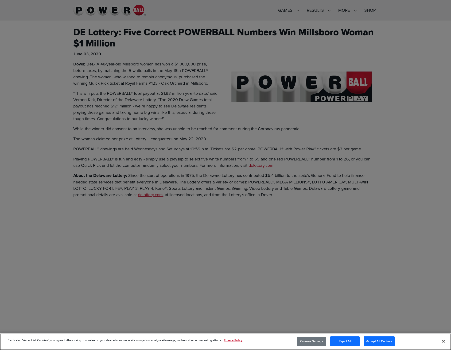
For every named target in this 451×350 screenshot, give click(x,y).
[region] (225, 341)
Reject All (345, 341)
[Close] (443, 341)
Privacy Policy (233, 340)
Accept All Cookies (379, 341)
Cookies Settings (311, 341)
